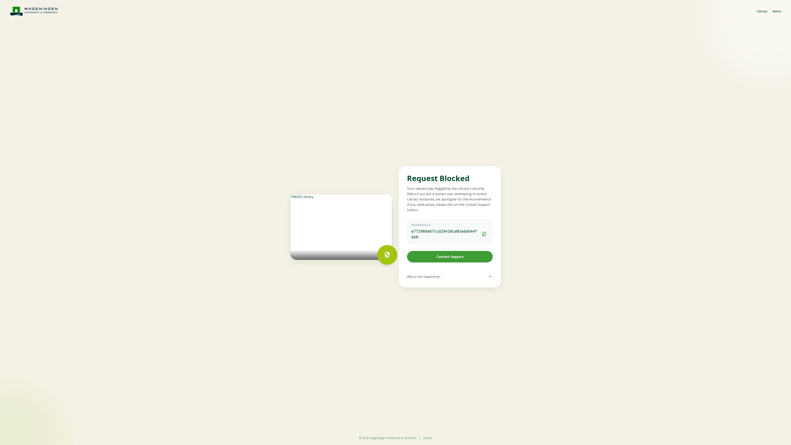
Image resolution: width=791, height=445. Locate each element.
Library (762, 11)
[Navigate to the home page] (36, 11)
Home (776, 11)
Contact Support (450, 256)
